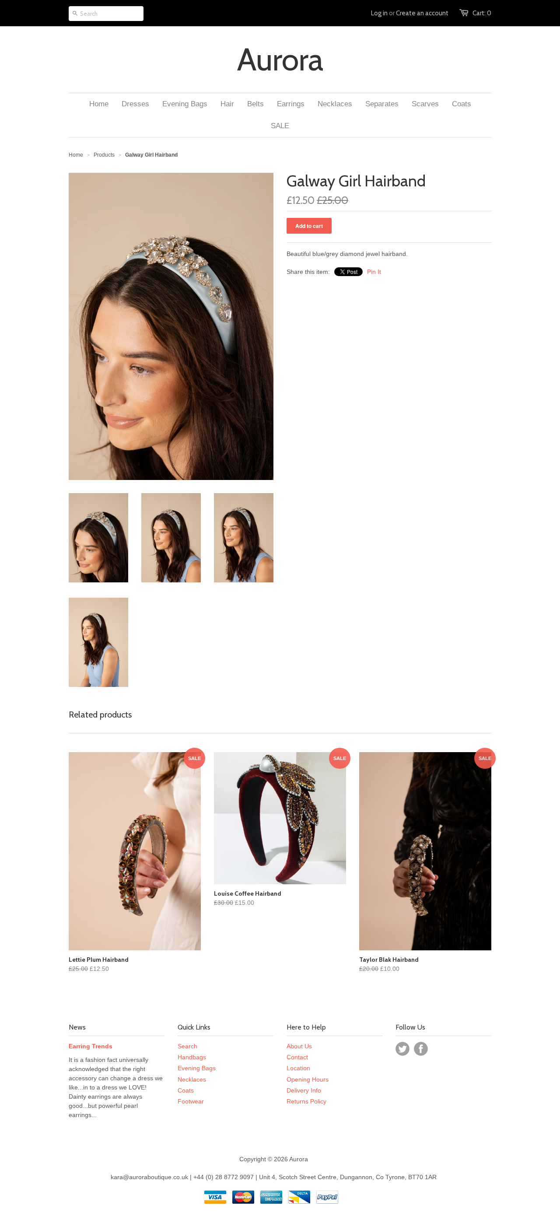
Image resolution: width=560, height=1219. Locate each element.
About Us (299, 1046)
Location (298, 1068)
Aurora (280, 59)
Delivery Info (304, 1090)
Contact (297, 1057)
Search (187, 1046)
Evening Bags (197, 1068)
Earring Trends (90, 1046)
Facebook (421, 1049)
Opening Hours (308, 1079)
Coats (186, 1090)
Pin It (374, 271)
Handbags (192, 1057)
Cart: (481, 13)
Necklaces (192, 1079)
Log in (379, 13)
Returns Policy (306, 1101)
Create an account (422, 13)
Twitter (403, 1049)
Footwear (191, 1101)
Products (104, 155)
